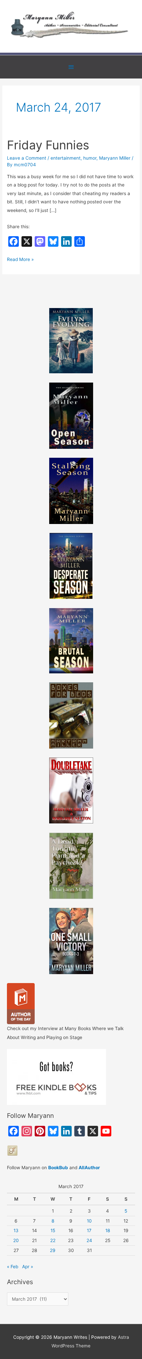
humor (89, 158)
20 (16, 1240)
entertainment (66, 158)
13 (16, 1230)
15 (53, 1230)
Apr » (27, 1266)
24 (89, 1240)
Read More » (20, 260)
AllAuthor (89, 1167)
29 (52, 1250)
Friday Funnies (48, 145)
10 (89, 1221)
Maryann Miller (114, 158)
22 (52, 1240)
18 (107, 1230)
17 (89, 1230)
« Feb (12, 1266)
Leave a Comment (26, 158)
